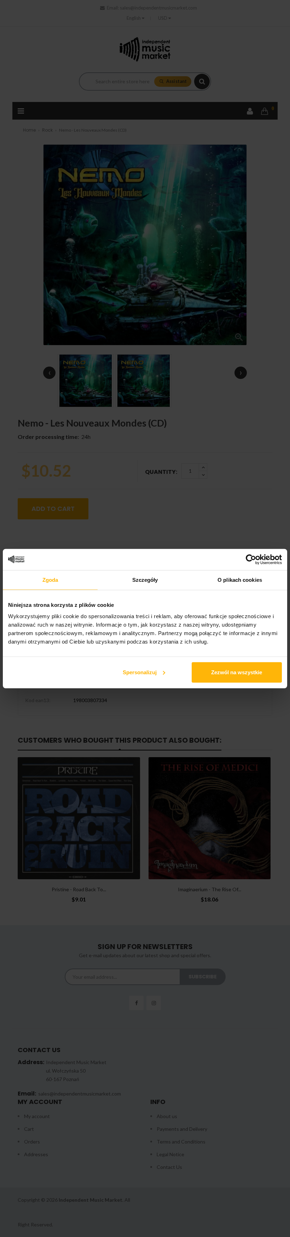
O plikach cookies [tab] (240, 580)
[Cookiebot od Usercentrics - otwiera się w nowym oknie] (251, 559)
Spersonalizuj (140, 672)
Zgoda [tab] (50, 580)
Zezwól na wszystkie (236, 672)
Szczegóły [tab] (145, 580)
